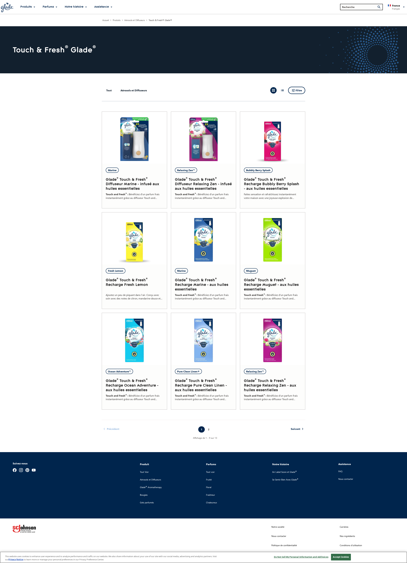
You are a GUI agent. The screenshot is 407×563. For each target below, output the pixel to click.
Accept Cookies (341, 557)
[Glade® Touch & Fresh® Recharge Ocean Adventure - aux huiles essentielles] (134, 339)
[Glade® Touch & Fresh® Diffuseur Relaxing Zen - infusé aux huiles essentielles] (203, 138)
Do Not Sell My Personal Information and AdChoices (301, 557)
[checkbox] (134, 90)
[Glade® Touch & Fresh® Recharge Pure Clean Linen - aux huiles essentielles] (203, 339)
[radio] (273, 90)
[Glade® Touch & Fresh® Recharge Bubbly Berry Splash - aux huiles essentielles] (272, 138)
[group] (278, 90)
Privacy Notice (15, 559)
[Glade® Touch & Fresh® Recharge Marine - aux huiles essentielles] (203, 238)
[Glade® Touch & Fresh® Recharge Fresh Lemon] (134, 238)
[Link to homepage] (7, 7)
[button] (397, 7)
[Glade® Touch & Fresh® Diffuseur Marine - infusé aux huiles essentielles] (134, 138)
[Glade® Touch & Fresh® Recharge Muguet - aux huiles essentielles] (272, 238)
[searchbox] (359, 7)
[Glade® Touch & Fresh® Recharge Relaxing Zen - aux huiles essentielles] (272, 339)
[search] (379, 7)
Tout (109, 90)
